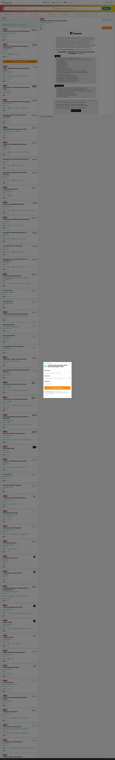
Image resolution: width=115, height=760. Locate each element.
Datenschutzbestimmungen (49, 391)
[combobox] (56, 373)
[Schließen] (69, 364)
